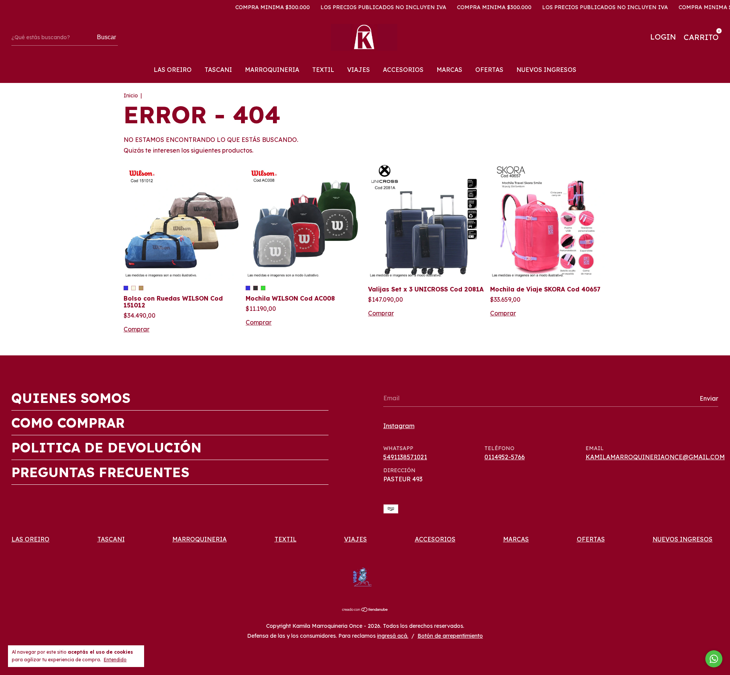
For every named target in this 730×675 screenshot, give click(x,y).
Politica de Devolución (106, 447)
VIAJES (358, 69)
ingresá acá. (392, 635)
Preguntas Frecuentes (100, 472)
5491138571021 (405, 457)
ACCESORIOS (403, 69)
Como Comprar (68, 422)
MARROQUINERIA (272, 69)
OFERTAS (489, 69)
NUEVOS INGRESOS (546, 69)
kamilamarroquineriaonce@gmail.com (655, 457)
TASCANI (218, 69)
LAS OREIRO (173, 69)
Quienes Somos (70, 398)
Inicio (131, 95)
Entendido (115, 659)
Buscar (106, 37)
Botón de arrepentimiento (450, 635)
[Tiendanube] (365, 610)
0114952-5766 (504, 457)
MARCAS (449, 69)
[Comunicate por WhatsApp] (713, 658)
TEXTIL (323, 69)
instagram (398, 426)
